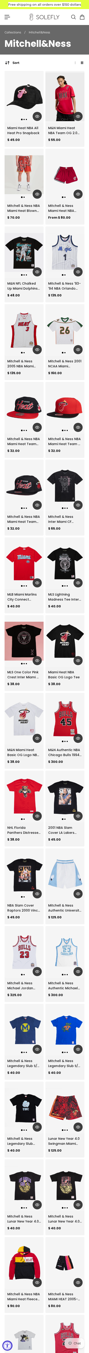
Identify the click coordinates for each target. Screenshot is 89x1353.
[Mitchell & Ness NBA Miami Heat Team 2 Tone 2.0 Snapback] (64, 408)
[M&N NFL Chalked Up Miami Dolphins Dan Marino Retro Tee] (24, 252)
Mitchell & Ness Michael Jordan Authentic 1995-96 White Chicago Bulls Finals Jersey (23, 986)
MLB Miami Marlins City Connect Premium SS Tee (22, 597)
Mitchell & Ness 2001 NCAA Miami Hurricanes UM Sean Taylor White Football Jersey (64, 364)
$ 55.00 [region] (54, 139)
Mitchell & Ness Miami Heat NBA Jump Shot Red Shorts (61, 208)
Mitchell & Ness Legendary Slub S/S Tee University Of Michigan (23, 1063)
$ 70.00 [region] (13, 217)
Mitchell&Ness (39, 32)
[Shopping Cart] (82, 17)
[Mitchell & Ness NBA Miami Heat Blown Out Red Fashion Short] (24, 174)
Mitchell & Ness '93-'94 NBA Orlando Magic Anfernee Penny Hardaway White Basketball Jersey (64, 286)
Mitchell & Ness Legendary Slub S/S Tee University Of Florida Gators (64, 1063)
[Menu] (7, 17)
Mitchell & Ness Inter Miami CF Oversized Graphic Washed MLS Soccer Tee (64, 519)
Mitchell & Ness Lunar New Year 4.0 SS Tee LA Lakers (23, 1219)
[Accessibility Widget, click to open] (7, 1345)
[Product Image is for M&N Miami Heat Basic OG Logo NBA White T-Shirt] (24, 719)
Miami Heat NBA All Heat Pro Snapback (23, 130)
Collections (13, 32)
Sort (16, 63)
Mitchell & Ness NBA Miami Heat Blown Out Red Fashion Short (23, 208)
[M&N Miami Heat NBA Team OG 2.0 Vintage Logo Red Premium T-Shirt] (64, 97)
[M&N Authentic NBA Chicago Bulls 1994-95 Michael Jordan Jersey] (64, 719)
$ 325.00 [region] (14, 994)
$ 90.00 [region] (13, 1305)
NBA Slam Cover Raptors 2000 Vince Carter (23, 908)
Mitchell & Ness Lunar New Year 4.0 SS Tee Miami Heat (64, 1219)
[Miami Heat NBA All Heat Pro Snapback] (24, 97)
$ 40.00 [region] (13, 606)
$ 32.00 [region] (13, 450)
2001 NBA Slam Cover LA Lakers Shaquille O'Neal (61, 830)
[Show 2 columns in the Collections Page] (82, 62)
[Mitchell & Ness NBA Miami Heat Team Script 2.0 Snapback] (24, 485)
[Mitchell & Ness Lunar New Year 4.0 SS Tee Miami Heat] (64, 1185)
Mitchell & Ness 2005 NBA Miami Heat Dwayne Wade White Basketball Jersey (23, 364)
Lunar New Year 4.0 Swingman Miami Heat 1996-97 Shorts (64, 1141)
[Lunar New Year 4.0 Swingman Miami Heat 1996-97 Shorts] (64, 1107)
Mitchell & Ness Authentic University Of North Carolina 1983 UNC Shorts (64, 908)
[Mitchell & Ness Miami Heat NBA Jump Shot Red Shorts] (64, 174)
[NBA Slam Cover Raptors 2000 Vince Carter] (24, 874)
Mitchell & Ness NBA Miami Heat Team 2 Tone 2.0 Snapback (64, 441)
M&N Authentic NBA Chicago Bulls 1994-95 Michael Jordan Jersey (64, 752)
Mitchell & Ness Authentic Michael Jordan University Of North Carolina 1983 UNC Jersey (63, 986)
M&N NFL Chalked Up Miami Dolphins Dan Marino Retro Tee (22, 286)
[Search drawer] (73, 17)
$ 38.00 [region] (13, 684)
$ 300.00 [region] (55, 761)
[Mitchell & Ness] (64, 252)
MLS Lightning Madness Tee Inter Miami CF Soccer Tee (63, 597)
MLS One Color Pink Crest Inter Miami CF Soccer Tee (24, 675)
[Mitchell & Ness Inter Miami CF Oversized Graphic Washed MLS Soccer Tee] (64, 485)
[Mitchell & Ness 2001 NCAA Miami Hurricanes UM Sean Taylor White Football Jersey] (64, 330)
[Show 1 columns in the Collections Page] (75, 62)
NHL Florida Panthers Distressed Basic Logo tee (24, 830)
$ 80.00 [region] (54, 1305)
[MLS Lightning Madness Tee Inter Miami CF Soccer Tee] (64, 563)
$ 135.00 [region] (55, 295)
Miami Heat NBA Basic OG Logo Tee (64, 674)
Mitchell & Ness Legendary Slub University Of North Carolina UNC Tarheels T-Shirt (23, 1141)
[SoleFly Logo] (44, 17)
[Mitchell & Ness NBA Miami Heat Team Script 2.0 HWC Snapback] (24, 408)
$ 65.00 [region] (54, 528)
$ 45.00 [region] (13, 139)
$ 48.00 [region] (13, 295)
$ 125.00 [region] (55, 917)
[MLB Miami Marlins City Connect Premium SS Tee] (24, 563)
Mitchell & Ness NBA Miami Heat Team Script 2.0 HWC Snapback (23, 441)
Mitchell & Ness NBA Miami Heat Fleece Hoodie (23, 1297)
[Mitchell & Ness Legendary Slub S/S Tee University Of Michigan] (24, 1030)
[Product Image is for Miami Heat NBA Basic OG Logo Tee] (64, 641)
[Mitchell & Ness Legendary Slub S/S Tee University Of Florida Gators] (64, 1030)
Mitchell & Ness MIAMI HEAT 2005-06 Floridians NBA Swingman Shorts (63, 1297)
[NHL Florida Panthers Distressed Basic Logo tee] (24, 796)
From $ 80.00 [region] (59, 217)
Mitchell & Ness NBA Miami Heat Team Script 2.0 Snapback (23, 519)
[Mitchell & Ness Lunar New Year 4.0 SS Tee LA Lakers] (24, 1185)
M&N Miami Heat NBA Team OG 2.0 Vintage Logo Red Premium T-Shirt (63, 130)
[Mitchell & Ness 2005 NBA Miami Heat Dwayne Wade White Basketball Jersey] (24, 330)
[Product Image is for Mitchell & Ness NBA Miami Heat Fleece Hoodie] (24, 1263)
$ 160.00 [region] (55, 373)
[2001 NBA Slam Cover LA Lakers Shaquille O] (64, 796)
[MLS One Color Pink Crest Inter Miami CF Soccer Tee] (24, 641)
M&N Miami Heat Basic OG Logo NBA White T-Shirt (23, 752)
